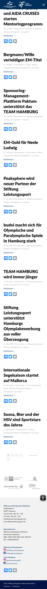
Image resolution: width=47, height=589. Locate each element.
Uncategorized (15, 32)
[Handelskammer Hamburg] (14, 479)
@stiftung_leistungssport (15, 550)
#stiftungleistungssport (14, 553)
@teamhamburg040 (13, 560)
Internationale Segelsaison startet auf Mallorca (21, 375)
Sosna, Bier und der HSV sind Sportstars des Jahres (22, 420)
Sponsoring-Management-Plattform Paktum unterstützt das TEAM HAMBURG (21, 101)
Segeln (28, 65)
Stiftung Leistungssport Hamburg (20, 388)
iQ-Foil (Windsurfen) (34, 385)
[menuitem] (43, 4)
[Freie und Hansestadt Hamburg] (33, 479)
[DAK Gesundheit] (33, 487)
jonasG (26, 32)
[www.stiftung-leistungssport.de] (19, 4)
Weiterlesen (8, 36)
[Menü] (43, 4)
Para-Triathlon (31, 152)
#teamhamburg (11, 563)
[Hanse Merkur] (14, 487)
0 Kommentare (18, 29)
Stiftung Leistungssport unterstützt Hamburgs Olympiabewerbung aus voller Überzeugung (22, 324)
